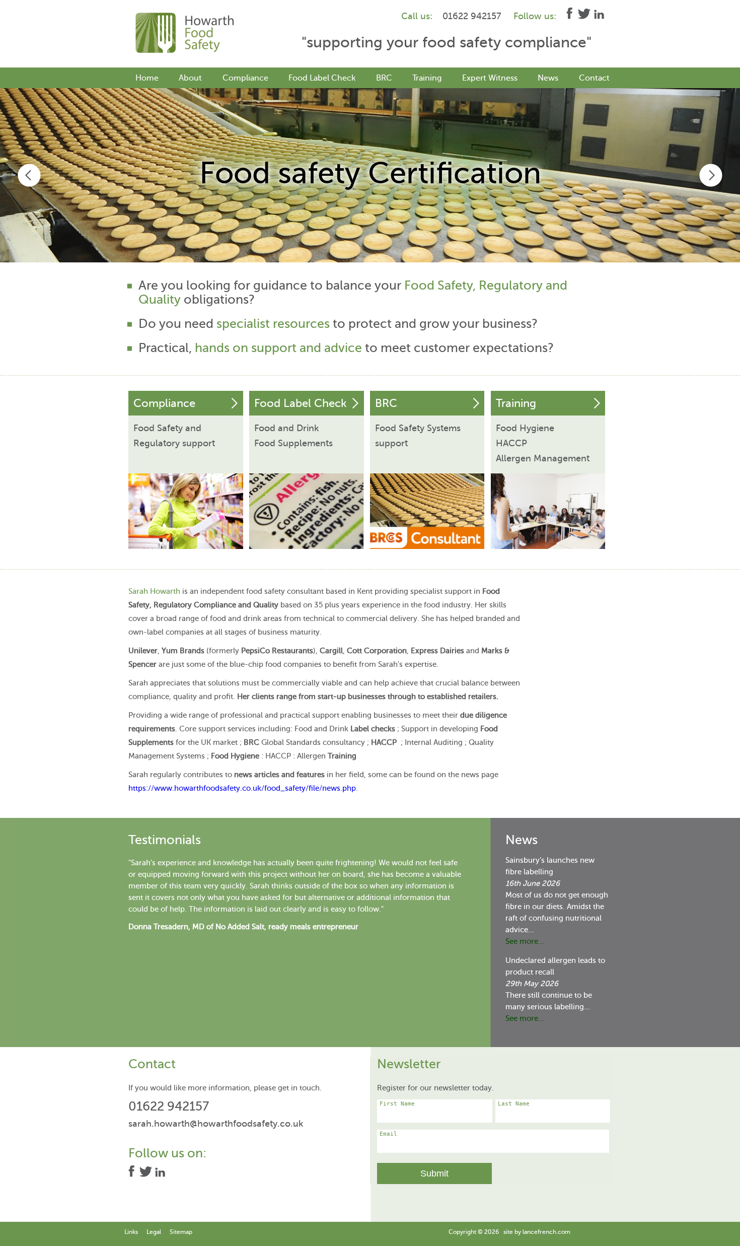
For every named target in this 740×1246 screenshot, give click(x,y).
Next (710, 175)
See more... (524, 941)
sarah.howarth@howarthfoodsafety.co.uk (215, 1124)
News (548, 78)
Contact (594, 78)
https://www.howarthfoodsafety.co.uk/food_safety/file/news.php (242, 788)
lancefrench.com (546, 1231)
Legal (153, 1231)
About (190, 78)
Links (131, 1231)
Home (147, 78)
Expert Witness (489, 78)
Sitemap (181, 1231)
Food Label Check (321, 78)
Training (426, 78)
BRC (384, 78)
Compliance (245, 78)
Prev (29, 175)
